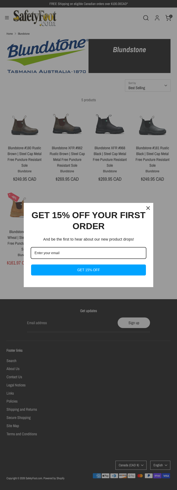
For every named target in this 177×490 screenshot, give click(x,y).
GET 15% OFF (88, 270)
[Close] (148, 208)
